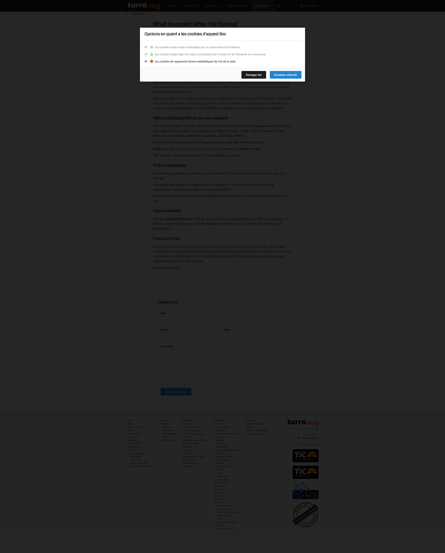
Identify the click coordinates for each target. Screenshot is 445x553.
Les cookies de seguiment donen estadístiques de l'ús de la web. (195, 61)
